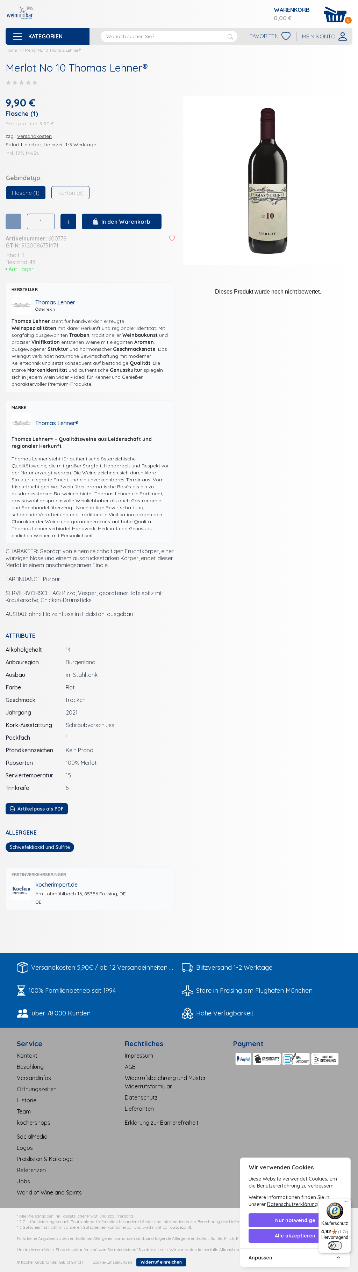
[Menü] (347, 1203)
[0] (335, 14)
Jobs (23, 1181)
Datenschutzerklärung (292, 1204)
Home (11, 50)
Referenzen (31, 1170)
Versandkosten (34, 136)
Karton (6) (70, 192)
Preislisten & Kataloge (45, 1158)
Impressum (139, 1055)
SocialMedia (32, 1136)
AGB (130, 1066)
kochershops (33, 1122)
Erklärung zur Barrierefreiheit (162, 1122)
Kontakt (27, 1055)
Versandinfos (34, 1077)
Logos (25, 1147)
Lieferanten (139, 1108)
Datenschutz (141, 1097)
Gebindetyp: (24, 178)
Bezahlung (30, 1066)
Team (24, 1111)
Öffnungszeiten (37, 1089)
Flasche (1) (26, 192)
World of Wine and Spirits (49, 1192)
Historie (26, 1100)
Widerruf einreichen (161, 1262)
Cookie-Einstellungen (112, 1262)
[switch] (335, 1245)
